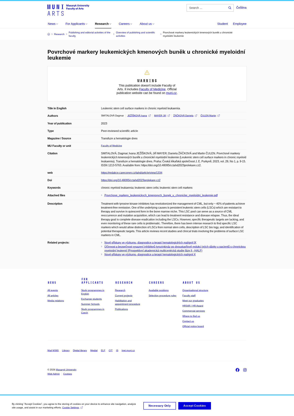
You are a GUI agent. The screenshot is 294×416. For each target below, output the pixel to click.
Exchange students (91, 299)
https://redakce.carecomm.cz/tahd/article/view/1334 (131, 172)
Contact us (188, 321)
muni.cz (171, 93)
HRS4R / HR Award (192, 305)
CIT (111, 350)
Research (124, 282)
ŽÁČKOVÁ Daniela (183, 115)
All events (52, 290)
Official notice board (193, 326)
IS (117, 350)
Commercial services (193, 310)
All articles (52, 295)
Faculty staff (188, 295)
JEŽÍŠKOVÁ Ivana (137, 115)
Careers (156, 282)
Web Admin (53, 373)
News (51, 282)
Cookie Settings (70, 407)
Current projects (123, 295)
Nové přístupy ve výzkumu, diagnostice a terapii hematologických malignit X (150, 254)
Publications (121, 309)
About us (191, 282)
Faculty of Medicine (152, 89)
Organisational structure (195, 290)
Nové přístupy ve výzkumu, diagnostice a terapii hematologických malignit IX (150, 242)
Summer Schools (90, 304)
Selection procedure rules (162, 295)
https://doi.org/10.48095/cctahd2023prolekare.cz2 (130, 180)
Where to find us (191, 316)
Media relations (55, 300)
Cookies (67, 373)
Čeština (241, 7)
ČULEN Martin (208, 115)
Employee (240, 23)
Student (222, 23)
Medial (93, 350)
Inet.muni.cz (128, 350)
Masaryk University (66, 369)
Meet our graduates (193, 300)
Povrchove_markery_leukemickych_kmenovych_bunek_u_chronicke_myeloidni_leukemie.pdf (161, 195)
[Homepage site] (68, 10)
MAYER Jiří (160, 115)
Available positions (159, 290)
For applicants (92, 280)
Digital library (80, 350)
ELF (103, 350)
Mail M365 (53, 350)
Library (66, 350)
